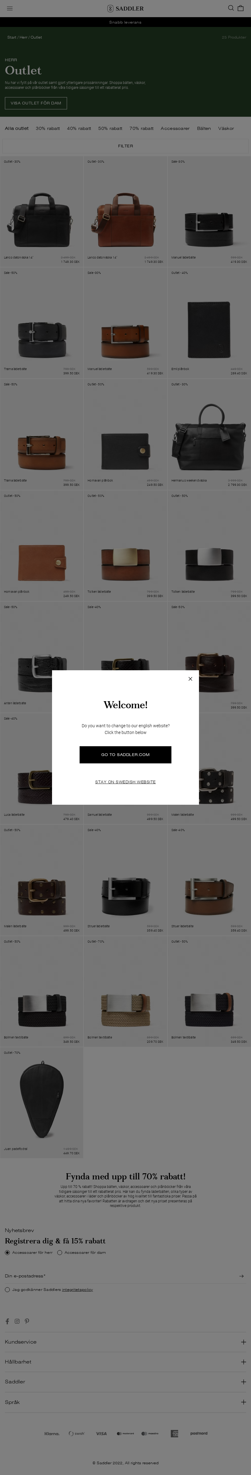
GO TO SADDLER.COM (125, 754)
